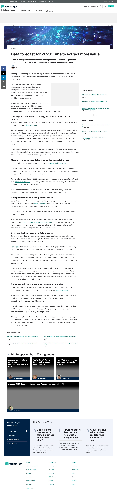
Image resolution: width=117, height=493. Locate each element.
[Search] (100, 6)
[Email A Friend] (3, 87)
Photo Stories (75, 469)
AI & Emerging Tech (12, 1)
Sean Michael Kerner (22, 67)
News (22, 6)
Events (51, 480)
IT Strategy (50, 1)
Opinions (74, 466)
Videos (73, 484)
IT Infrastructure (42, 1)
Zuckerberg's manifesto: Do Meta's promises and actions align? (45, 434)
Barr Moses (15, 247)
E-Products (52, 477)
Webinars (38, 6)
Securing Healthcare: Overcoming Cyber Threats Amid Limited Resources (95, 109)
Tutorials (74, 480)
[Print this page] (3, 82)
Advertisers (29, 477)
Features (27, 6)
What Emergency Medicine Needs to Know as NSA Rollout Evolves (94, 95)
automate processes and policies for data (36, 222)
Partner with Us (30, 480)
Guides (74, 462)
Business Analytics (26, 10)
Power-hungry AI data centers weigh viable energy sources (72, 433)
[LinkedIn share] (3, 77)
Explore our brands (108, 1)
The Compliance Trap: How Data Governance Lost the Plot (22, 343)
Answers (51, 469)
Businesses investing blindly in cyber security (94, 131)
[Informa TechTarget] (3, 1)
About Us (28, 462)
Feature (13, 48)
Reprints (51, 466)
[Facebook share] (3, 68)
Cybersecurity (22, 1)
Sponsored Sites (46, 6)
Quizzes (74, 473)
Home (5, 25)
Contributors (52, 462)
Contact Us (29, 473)
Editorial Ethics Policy (32, 466)
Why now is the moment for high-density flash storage (94, 102)
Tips (33, 6)
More (53, 6)
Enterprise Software (31, 1)
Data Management (49, 10)
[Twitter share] (3, 73)
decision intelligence (22, 182)
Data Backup (38, 10)
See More (96, 115)
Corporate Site (30, 488)
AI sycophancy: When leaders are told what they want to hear (98, 434)
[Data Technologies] (9, 4)
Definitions (52, 473)
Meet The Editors (31, 469)
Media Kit (29, 484)
